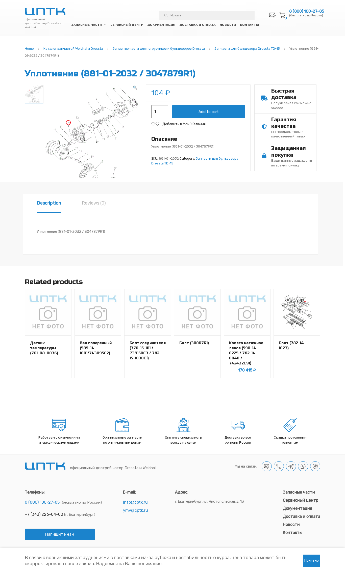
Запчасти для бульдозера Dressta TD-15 (247, 48)
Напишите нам (59, 534)
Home (29, 48)
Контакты (249, 24)
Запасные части (86, 24)
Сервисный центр (126, 24)
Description (49, 203)
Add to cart (209, 111)
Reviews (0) (94, 203)
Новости (228, 24)
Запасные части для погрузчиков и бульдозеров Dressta (159, 48)
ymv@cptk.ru (135, 510)
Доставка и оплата (197, 24)
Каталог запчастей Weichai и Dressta (73, 48)
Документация (161, 24)
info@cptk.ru (135, 502)
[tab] (49, 203)
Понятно (311, 560)
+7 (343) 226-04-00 (44, 514)
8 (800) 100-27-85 (306, 11)
